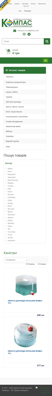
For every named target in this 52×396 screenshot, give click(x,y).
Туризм (9, 97)
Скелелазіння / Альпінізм (16, 116)
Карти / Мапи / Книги (15, 107)
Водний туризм (12, 141)
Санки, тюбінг (12, 92)
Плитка (31, 264)
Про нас (26, 6)
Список (43, 264)
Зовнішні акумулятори (16, 82)
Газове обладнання (14, 121)
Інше (8, 146)
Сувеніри (10, 136)
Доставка (25, 4)
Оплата (33, 4)
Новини (17, 4)
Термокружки (12, 87)
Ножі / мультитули (14, 112)
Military (9, 131)
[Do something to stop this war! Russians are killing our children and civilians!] (5, 5)
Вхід (20, 11)
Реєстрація (27, 11)
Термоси (9, 77)
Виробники (42, 4)
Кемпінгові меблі (13, 126)
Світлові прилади (13, 102)
